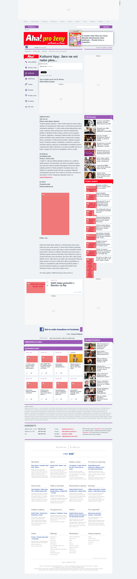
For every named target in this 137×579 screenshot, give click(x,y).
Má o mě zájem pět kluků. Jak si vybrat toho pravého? (95, 518)
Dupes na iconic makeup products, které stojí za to (58, 519)
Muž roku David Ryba (36, 544)
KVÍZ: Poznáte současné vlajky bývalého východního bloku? (38, 518)
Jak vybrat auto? (54, 554)
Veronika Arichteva (72, 418)
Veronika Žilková (92, 418)
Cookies (101, 568)
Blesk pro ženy (35, 21)
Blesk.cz (26, 21)
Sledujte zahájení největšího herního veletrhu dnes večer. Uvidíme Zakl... (96, 521)
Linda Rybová (104, 413)
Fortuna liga (35, 538)
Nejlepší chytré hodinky (56, 489)
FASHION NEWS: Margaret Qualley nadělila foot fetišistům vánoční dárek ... (58, 516)
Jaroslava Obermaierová (98, 411)
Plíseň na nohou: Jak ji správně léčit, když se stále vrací (77, 526)
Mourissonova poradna (94, 513)
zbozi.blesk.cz (53, 543)
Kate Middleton (78, 413)
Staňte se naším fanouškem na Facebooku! (61, 329)
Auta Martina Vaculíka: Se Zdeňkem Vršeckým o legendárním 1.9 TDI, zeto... (39, 497)
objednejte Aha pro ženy (69, 436)
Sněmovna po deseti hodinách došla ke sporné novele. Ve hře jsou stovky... (77, 497)
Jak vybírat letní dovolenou (95, 469)
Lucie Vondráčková (50, 415)
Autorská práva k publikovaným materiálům (44, 568)
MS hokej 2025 (54, 465)
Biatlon (61, 465)
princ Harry (45, 420)
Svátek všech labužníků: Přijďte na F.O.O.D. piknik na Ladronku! (96, 494)
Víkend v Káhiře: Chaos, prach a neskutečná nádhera (38, 524)
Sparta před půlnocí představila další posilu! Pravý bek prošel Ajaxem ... (58, 473)
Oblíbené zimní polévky (94, 489)
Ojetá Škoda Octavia (55, 552)
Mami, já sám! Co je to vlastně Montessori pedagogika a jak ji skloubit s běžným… (103, 203)
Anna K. (37, 408)
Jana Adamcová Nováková (75, 411)
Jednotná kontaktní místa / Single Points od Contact (70, 570)
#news (65, 513)
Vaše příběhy (32, 62)
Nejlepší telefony (54, 491)
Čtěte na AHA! (90, 117)
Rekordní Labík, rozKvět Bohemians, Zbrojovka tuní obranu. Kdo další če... (39, 542)
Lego (70, 542)
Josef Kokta (59, 413)
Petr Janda (61, 416)
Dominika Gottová (105, 408)
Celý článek (78, 292)
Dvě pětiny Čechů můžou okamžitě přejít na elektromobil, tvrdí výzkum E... (39, 494)
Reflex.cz (101, 21)
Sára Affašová (77, 416)
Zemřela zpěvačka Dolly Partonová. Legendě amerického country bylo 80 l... (39, 476)
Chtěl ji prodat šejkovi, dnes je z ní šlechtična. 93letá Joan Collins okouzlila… (103, 227)
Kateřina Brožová (87, 413)
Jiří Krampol (33, 413)
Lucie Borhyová (32, 415)
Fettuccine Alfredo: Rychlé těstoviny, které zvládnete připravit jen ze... (96, 497)
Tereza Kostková (44, 418)
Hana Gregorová (72, 410)
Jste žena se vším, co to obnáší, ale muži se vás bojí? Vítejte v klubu (103, 258)
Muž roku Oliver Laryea (36, 546)
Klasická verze (62, 447)
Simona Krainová (94, 416)
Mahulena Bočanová (69, 415)
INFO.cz (37, 467)
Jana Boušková (87, 411)
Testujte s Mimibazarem (74, 536)
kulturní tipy (71, 338)
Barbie (70, 540)
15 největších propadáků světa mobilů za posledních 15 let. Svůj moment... (58, 499)
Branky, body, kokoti (42, 537)
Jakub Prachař (51, 411)
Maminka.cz (54, 21)
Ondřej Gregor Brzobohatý (42, 416)
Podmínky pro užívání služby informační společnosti (67, 568)
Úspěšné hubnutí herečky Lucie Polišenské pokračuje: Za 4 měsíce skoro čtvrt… (103, 243)
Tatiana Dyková (35, 418)
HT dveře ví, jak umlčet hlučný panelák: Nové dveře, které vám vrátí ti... (77, 478)
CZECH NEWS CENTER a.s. (57, 566)
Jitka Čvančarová (51, 413)
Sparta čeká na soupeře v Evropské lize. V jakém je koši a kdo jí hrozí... (58, 476)
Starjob (89, 536)
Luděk (104, 47)
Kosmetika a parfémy (74, 545)
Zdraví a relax (32, 67)
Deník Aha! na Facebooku (26, 47)
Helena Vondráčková (91, 410)
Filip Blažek (52, 410)
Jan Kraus (65, 411)
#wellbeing (60, 513)
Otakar (110, 47)
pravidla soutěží (67, 434)
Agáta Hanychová (29, 408)
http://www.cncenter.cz (69, 431)
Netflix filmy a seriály (36, 515)
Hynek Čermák (101, 410)
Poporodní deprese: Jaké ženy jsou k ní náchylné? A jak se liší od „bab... (77, 523)
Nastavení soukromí (43, 570)
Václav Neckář (62, 418)
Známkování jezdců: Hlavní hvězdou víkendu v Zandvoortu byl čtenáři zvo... (39, 500)
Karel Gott (65, 413)
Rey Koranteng (69, 416)
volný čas (64, 338)
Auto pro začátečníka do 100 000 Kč (58, 549)
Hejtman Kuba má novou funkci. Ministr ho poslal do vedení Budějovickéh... (76, 500)
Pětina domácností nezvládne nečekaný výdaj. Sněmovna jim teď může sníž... (39, 470)
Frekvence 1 (91, 542)
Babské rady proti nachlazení (77, 515)
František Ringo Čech (61, 410)
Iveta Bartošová (43, 411)
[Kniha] (55, 195)
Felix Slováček (44, 410)
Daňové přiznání (73, 489)
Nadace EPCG (82, 491)
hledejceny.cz (53, 536)
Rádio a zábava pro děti (93, 540)
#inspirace (53, 513)
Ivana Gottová (34, 411)
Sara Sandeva (85, 416)
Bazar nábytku (72, 552)
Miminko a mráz (100, 467)
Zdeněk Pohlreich (29, 420)
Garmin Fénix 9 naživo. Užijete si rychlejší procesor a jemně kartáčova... (57, 502)
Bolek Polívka (59, 408)
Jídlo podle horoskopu (99, 491)
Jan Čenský (59, 411)
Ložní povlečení (72, 551)
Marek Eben (78, 415)
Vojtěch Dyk (100, 418)
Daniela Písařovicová (94, 408)
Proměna (31, 101)
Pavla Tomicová (54, 416)
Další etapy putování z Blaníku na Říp (62, 284)
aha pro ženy (57, 338)
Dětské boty (72, 549)
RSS (74, 562)
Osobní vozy (53, 540)
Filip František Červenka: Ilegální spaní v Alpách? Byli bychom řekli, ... (39, 521)
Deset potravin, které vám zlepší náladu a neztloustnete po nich (76, 520)
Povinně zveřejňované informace (90, 570)
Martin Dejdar (94, 415)
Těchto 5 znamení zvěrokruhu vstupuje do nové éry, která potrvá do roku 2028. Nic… (103, 251)
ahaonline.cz (98, 428)
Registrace (27, 29)
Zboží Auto (52, 551)
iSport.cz (77, 21)
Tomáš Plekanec (53, 418)
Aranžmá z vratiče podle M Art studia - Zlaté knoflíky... (96, 475)
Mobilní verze (76, 447)
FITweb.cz (92, 21)
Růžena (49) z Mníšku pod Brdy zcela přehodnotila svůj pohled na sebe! (96, 478)
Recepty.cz (45, 21)
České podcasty (92, 538)
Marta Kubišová (86, 415)
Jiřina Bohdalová (41, 413)
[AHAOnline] (31, 57)
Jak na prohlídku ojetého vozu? (57, 545)
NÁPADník (31, 79)
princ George (38, 420)
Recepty (30, 90)
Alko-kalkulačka (35, 489)
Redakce (69, 562)
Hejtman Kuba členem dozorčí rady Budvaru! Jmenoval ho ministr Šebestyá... (39, 473)
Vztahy (30, 84)
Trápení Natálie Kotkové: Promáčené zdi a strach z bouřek (102, 194)
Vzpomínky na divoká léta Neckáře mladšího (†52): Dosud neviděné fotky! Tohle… (103, 235)
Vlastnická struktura (53, 570)
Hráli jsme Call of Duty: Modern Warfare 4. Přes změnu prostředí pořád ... (57, 496)
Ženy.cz (70, 21)
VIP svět (30, 107)
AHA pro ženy (36, 51)
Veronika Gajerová (82, 418)
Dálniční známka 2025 (41, 491)
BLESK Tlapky (35, 513)
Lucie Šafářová (40, 415)
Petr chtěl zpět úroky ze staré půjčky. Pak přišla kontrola (103, 210)
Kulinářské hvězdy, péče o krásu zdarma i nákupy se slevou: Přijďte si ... (96, 472)
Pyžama (71, 543)
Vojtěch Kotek (107, 418)
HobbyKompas (53, 547)
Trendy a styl (32, 95)
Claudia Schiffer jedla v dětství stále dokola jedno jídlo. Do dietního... (96, 500)
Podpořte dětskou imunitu (76, 513)
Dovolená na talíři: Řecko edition (57, 521)
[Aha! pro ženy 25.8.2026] (75, 38)
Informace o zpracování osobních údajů (89, 568)
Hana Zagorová (81, 410)
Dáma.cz (62, 21)
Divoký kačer (43, 513)
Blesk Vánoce (35, 465)
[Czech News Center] (72, 453)
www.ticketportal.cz (46, 177)
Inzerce (64, 562)
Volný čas (44, 51)
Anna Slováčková (43, 408)
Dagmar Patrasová (83, 408)
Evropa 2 (90, 543)
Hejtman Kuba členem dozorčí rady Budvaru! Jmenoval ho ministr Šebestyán (103, 219)
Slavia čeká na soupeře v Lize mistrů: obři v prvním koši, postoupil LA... (58, 470)
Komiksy (90, 515)
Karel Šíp (71, 413)
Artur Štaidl (52, 408)
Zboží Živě (52, 538)
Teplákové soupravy (73, 547)
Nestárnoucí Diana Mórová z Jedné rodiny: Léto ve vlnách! (103, 186)
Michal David (102, 415)
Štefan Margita (103, 416)
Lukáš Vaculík (59, 415)
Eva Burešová (28, 410)
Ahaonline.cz (28, 51)
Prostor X (34, 537)
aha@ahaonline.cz (68, 429)
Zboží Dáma (53, 542)
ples (51, 338)
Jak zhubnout (73, 465)
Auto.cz (85, 21)
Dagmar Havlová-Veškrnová (70, 408)
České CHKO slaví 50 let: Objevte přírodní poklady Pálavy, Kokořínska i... (96, 524)
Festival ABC (97, 515)
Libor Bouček (96, 413)
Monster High (72, 538)
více (108, 21)
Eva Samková (36, 410)
